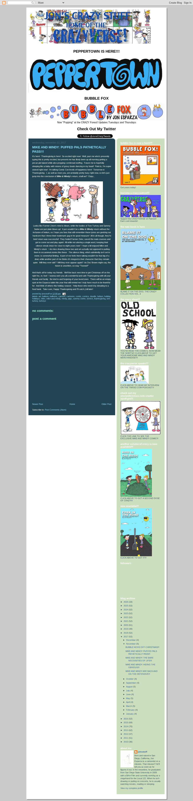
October (130, 679)
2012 (126, 734)
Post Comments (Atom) (55, 410)
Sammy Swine (79, 298)
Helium (100, 296)
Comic (78, 296)
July (128, 690)
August (129, 686)
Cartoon (61, 296)
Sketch (90, 298)
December (131, 640)
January (130, 714)
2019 (126, 629)
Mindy (64, 298)
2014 (126, 726)
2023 (126, 613)
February (130, 710)
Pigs (70, 298)
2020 (126, 625)
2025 (126, 606)
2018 (126, 633)
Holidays (36, 298)
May (128, 698)
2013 (126, 730)
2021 (126, 621)
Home (72, 404)
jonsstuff (142, 752)
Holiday (107, 296)
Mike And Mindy (53, 298)
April (128, 702)
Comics (85, 296)
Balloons (53, 296)
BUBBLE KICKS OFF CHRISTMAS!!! (142, 647)
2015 (126, 722)
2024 (126, 609)
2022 (126, 617)
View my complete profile (131, 788)
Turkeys (42, 301)
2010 (126, 742)
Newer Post (37, 404)
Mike (43, 298)
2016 (126, 719)
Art (40, 296)
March (129, 706)
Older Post (106, 404)
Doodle (93, 296)
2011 (126, 738)
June (128, 694)
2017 (126, 636)
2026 (126, 602)
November (131, 644)
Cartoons (71, 296)
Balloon (45, 296)
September (131, 683)
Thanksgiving (100, 298)
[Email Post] (63, 294)
